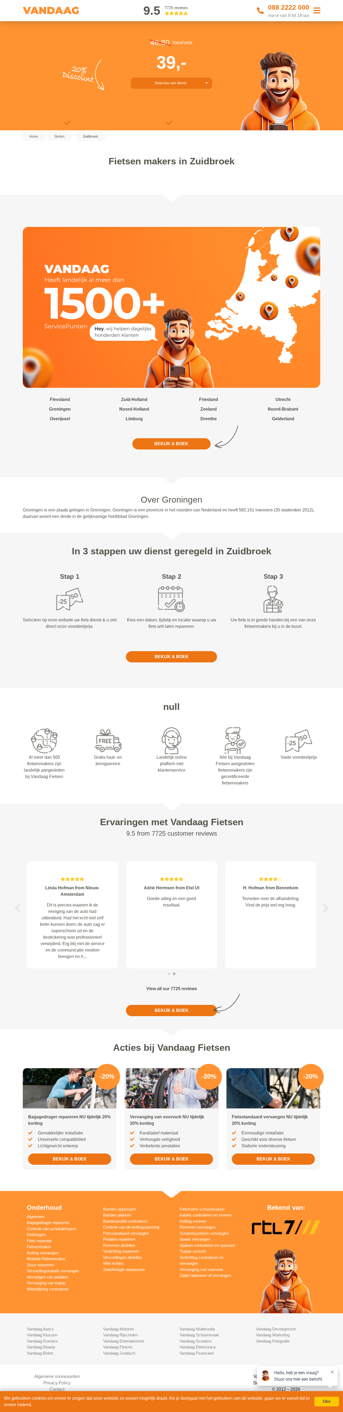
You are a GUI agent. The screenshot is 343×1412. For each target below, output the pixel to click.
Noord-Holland (134, 409)
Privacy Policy (56, 1383)
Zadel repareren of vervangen (205, 1275)
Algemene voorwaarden (57, 1376)
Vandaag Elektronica (197, 1347)
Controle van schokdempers (51, 1228)
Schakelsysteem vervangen (204, 1233)
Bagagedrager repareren (48, 1222)
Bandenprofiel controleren (125, 1221)
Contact (57, 1389)
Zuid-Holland (134, 399)
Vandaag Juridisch (119, 1353)
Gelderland (283, 418)
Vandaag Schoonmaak (199, 1335)
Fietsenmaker (39, 1246)
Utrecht (282, 399)
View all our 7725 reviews (171, 988)
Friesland (208, 399)
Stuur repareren (40, 1265)
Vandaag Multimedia (197, 1329)
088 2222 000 (288, 7)
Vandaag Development (276, 1329)
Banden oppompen (119, 1209)
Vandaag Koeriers (42, 1341)
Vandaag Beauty (41, 1347)
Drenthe (208, 418)
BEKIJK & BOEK (171, 443)
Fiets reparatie (39, 1240)
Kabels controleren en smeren (206, 1215)
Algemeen (35, 1216)
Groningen (60, 409)
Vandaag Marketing (273, 1335)
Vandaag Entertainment (123, 1341)
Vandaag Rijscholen (120, 1335)
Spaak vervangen (195, 1239)
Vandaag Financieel (197, 1353)
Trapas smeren (193, 1251)
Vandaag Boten (40, 1353)
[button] (17, 908)
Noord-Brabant (283, 409)
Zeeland (208, 409)
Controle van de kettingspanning (131, 1227)
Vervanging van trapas (46, 1283)
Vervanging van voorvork (201, 1269)
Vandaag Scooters (196, 1341)
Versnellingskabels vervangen (53, 1271)
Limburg (134, 418)
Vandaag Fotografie (273, 1341)
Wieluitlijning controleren (48, 1289)
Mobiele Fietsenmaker (46, 1258)
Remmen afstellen (119, 1245)
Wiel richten (113, 1263)
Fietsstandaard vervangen (126, 1233)
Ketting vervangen (42, 1253)
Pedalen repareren (119, 1239)
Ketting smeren (193, 1221)
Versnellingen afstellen (122, 1257)
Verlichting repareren (121, 1251)
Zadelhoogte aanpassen (124, 1269)
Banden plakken (117, 1215)
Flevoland (60, 399)
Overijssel (60, 418)
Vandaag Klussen (42, 1335)
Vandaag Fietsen (117, 1347)
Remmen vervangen (197, 1227)
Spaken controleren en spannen (207, 1245)
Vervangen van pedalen (47, 1277)
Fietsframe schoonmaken (202, 1209)
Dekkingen (36, 1234)
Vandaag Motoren (118, 1329)
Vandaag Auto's (40, 1329)
